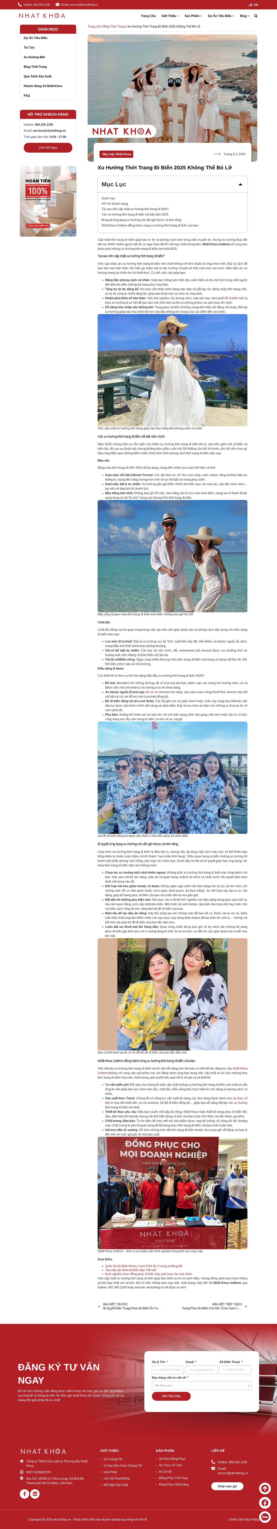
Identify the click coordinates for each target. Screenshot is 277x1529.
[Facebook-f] (24, 1494)
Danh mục (108, 198)
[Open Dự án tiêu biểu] (233, 16)
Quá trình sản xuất (37, 76)
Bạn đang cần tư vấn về (169, 1377)
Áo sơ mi (152, 692)
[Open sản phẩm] (201, 16)
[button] (256, 16)
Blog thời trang (35, 66)
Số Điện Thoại (230, 1362)
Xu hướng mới (34, 57)
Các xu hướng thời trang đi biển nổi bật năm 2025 (135, 214)
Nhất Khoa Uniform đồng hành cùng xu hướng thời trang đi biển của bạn (150, 225)
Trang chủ (94, 26)
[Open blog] (249, 16)
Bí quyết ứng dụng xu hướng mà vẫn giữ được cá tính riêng (141, 220)
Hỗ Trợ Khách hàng (115, 203)
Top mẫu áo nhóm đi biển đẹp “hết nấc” (131, 1270)
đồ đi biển (231, 298)
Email (190, 1362)
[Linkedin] (35, 1494)
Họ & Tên (159, 1362)
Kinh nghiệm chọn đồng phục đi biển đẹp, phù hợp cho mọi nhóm (148, 1274)
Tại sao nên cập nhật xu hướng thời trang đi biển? (135, 209)
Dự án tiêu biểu (35, 38)
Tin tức (29, 47)
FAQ (27, 95)
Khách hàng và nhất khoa (43, 86)
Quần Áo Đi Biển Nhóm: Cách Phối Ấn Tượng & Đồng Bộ (143, 1266)
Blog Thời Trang (114, 26)
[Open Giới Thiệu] (178, 16)
